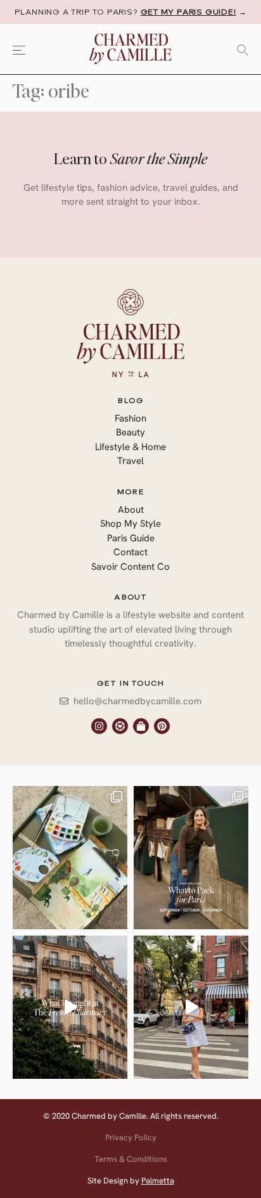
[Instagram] (99, 726)
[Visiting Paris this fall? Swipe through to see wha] (191, 857)
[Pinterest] (162, 726)
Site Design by (130, 1180)
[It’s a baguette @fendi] (191, 1007)
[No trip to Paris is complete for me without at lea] (70, 1007)
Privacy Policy (130, 1137)
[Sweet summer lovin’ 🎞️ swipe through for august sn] (70, 857)
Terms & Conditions (130, 1159)
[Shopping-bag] (141, 726)
